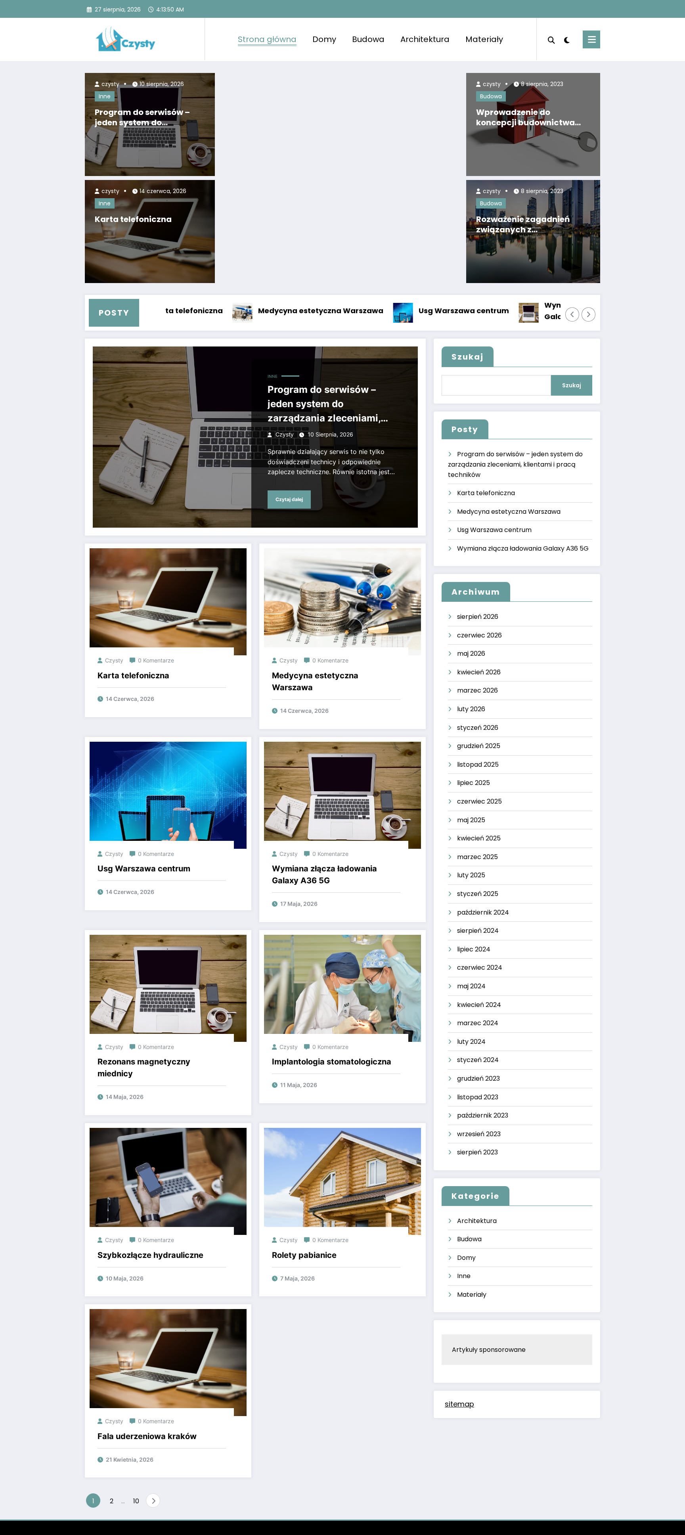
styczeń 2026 (477, 727)
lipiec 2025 (473, 782)
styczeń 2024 (478, 1059)
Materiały (484, 39)
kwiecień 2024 (479, 1004)
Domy (324, 39)
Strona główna (267, 39)
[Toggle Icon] (591, 39)
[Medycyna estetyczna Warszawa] (342, 601)
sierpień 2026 (477, 616)
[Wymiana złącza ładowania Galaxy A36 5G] (342, 794)
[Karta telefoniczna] (168, 601)
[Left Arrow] (572, 314)
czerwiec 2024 (479, 967)
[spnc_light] (567, 39)
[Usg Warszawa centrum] (168, 794)
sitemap (459, 1404)
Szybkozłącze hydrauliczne (150, 1255)
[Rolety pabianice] (342, 1180)
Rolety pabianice (304, 1255)
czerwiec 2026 (479, 635)
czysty (109, 84)
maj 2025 (471, 820)
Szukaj (468, 356)
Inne (105, 96)
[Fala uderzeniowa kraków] (168, 1362)
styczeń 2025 (477, 893)
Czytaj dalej (289, 499)
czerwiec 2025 (479, 801)
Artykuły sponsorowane (489, 1349)
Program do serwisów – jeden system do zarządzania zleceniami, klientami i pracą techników (145, 117)
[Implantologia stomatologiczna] (342, 987)
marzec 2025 (477, 856)
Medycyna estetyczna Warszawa (267, 311)
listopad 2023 (477, 1097)
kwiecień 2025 (479, 838)
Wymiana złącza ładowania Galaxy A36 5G (543, 311)
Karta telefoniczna (133, 219)
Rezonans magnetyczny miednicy (144, 1067)
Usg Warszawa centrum (410, 311)
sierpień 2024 (478, 930)
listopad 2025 (478, 764)
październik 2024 (483, 912)
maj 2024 (471, 986)
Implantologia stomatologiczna (331, 1061)
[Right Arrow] (588, 314)
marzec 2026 (477, 690)
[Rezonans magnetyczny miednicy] (168, 987)
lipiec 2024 (473, 949)
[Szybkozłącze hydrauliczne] (168, 1180)
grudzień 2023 (478, 1078)
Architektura (425, 39)
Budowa (368, 39)
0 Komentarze (156, 660)
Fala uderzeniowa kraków (147, 1436)
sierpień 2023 (477, 1152)
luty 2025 (471, 875)
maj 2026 (471, 653)
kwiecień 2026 (479, 672)
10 (136, 1501)
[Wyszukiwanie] (551, 39)
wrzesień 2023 (479, 1134)
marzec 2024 (477, 1023)
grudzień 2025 (478, 745)
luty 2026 (471, 709)
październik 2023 (482, 1115)
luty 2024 (471, 1041)
